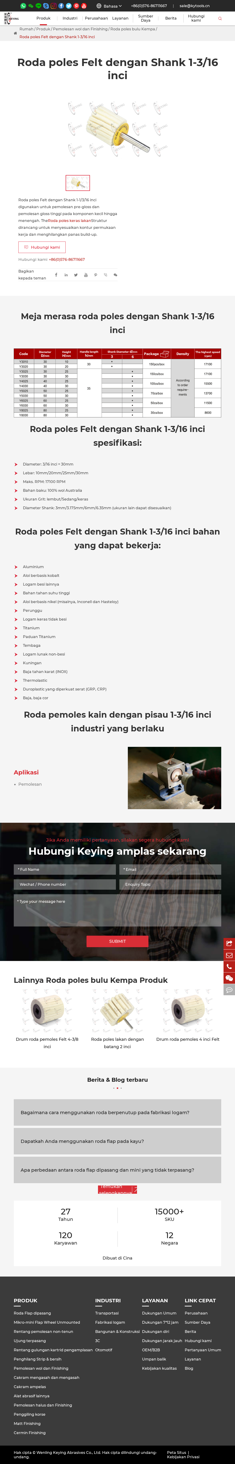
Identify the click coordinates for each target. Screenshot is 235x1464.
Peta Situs (176, 1452)
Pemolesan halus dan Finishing (43, 1405)
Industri (70, 18)
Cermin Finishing (30, 1433)
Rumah (27, 29)
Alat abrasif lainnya (32, 1396)
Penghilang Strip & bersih (38, 1359)
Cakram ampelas (30, 1387)
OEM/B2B (151, 1350)
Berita (171, 18)
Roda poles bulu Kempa (132, 29)
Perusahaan (95, 18)
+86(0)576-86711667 (149, 6)
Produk (43, 18)
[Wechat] (229, 978)
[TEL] (229, 966)
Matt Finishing (27, 1423)
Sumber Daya (145, 18)
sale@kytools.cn (195, 6)
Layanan (120, 18)
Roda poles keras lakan (69, 221)
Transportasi (107, 1313)
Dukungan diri (155, 1331)
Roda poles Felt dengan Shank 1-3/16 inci (57, 37)
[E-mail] (229, 955)
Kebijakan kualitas (159, 1368)
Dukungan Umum (159, 1313)
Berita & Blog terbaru (117, 1079)
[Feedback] (229, 989)
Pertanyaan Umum (203, 1350)
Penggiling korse (29, 1414)
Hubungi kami (196, 18)
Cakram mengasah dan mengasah (46, 1377)
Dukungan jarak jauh (162, 1341)
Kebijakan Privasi (183, 1457)
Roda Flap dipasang (32, 1313)
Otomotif (103, 1350)
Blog (189, 1368)
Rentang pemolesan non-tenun (43, 1331)
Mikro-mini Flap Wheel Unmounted (47, 1322)
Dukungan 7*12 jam (160, 1322)
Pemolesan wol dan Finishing (80, 29)
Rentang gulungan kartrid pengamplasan (53, 1350)
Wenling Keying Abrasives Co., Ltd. (68, 1452)
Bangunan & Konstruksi (117, 1331)
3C (97, 1341)
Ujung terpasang (30, 1341)
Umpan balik (154, 1359)
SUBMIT (117, 941)
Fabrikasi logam (110, 1322)
